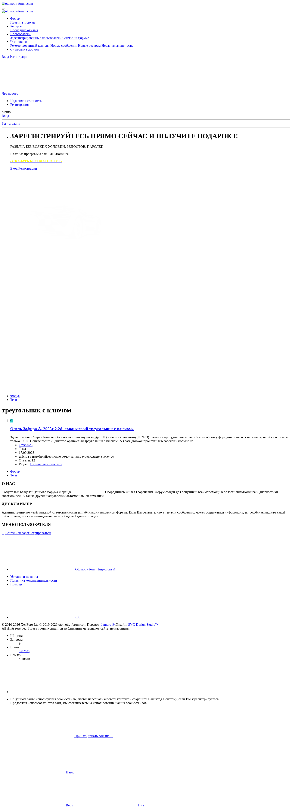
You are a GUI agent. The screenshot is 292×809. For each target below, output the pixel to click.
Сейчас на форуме (75, 38)
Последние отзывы (24, 30)
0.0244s (24, 651)
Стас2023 (25, 445)
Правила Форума (22, 22)
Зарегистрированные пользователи (36, 38)
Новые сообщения (63, 45)
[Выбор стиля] (34, 89)
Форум (15, 18)
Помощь (16, 584)
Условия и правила (24, 576)
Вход (5, 116)
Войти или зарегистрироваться (28, 533)
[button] (42, 692)
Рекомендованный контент (30, 45)
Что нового (18, 41)
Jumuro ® (108, 624)
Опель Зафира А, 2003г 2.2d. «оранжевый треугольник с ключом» (72, 429)
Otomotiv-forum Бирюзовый (94, 569)
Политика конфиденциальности (33, 580)
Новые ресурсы (89, 45)
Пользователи (20, 34)
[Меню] (3, 8)
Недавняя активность (117, 45)
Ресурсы (16, 26)
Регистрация (19, 104)
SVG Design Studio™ (143, 624)
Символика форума (24, 49)
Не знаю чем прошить (46, 464)
